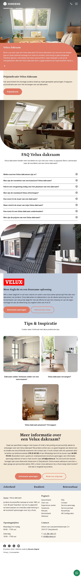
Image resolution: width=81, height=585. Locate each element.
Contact (64, 502)
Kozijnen (19, 8)
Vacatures (45, 508)
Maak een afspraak (54, 476)
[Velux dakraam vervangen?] (59, 357)
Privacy (5, 552)
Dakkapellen (8, 8)
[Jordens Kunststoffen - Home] (11, 3)
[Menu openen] (76, 4)
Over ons (44, 502)
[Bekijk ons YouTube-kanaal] (18, 546)
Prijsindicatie (12, 92)
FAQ (62, 500)
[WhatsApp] (77, 573)
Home (5, 498)
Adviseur (44, 516)
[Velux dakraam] (40, 248)
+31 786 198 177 (49, 534)
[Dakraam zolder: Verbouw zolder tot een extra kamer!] (21, 358)
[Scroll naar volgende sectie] (4, 65)
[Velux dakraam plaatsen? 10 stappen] (40, 405)
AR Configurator (67, 513)
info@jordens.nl (49, 536)
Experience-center (48, 505)
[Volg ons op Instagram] (9, 546)
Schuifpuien (30, 8)
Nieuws (44, 510)
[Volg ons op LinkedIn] (14, 546)
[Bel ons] (71, 4)
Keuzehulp (65, 510)
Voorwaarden (14, 552)
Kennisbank (46, 513)
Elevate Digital (33, 549)
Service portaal (67, 508)
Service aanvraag (68, 505)
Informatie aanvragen (16, 310)
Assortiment (46, 500)
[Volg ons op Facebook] (4, 546)
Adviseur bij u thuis (42, 310)
